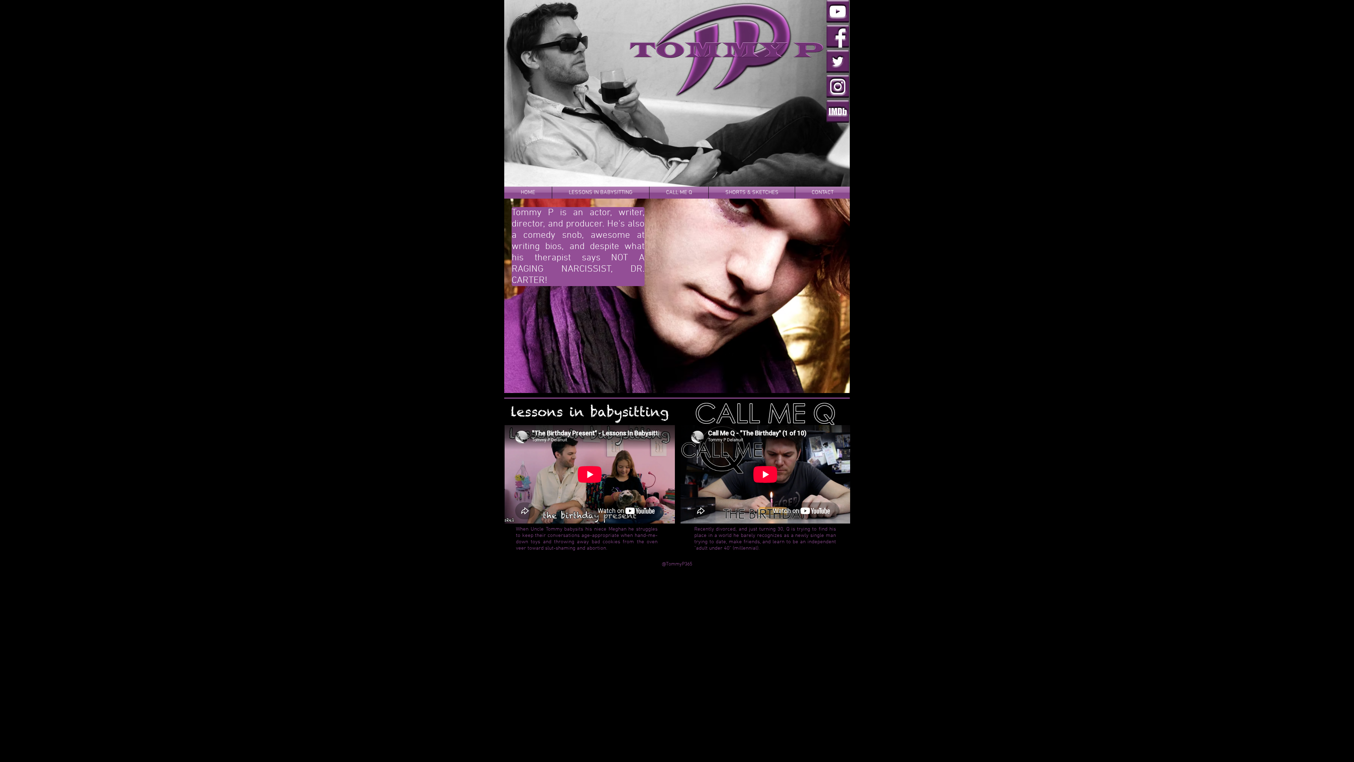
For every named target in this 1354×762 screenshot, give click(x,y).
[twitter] (838, 61)
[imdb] (838, 111)
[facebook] (838, 36)
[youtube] (838, 11)
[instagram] (838, 86)
